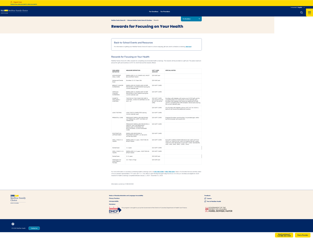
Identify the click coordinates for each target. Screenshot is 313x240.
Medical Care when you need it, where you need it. (24, 4)
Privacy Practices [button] (114, 198)
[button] (301, 12)
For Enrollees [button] (153, 12)
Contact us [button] (34, 228)
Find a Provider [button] (302, 235)
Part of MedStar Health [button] (214, 201)
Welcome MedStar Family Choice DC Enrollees (139, 20)
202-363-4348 (159, 172)
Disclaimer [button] (112, 204)
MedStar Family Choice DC (118, 20)
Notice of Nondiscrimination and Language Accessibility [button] (126, 195)
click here (188, 47)
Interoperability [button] (114, 201)
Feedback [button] (207, 195)
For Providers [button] (165, 12)
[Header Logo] (9, 10)
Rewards (156, 20)
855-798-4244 (170, 172)
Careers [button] (209, 198)
